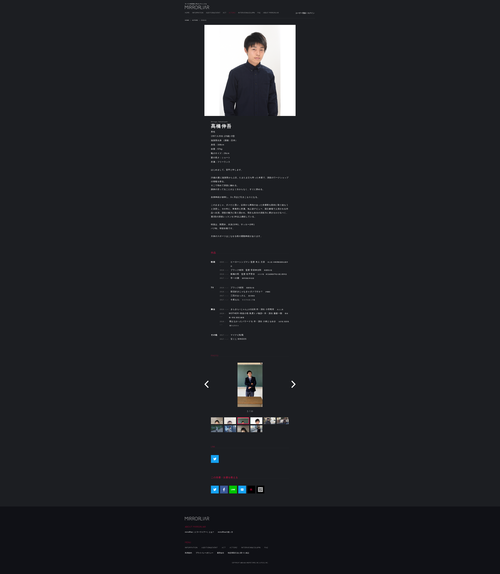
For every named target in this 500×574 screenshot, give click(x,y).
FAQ (259, 13)
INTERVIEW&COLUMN (246, 13)
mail (242, 489)
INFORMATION (197, 13)
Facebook (224, 489)
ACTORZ (232, 13)
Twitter (215, 489)
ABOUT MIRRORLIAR (271, 13)
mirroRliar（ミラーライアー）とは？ (199, 532)
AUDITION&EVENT (213, 13)
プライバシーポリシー (205, 553)
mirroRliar (197, 518)
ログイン (311, 13)
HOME (187, 13)
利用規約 (188, 553)
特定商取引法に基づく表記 (238, 553)
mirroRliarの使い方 (225, 532)
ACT (224, 13)
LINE (233, 489)
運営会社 (220, 553)
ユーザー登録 (300, 13)
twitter (215, 459)
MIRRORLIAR (197, 7)
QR (260, 489)
